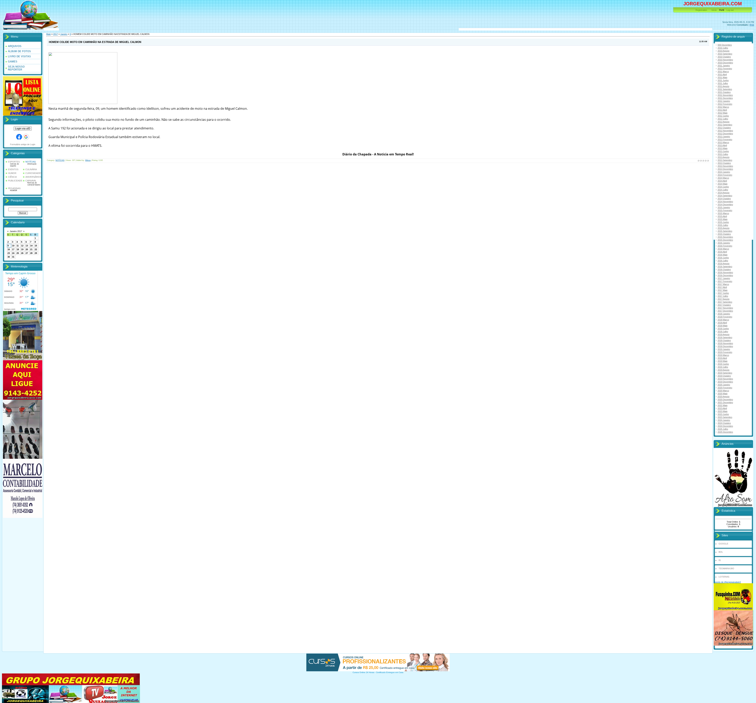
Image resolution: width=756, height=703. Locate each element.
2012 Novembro (725, 130)
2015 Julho (723, 225)
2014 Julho (723, 190)
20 (27, 249)
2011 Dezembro (725, 98)
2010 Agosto (723, 51)
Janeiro (63, 34)
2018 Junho (723, 328)
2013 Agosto (723, 157)
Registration (701, 10)
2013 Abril (722, 145)
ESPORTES (14, 162)
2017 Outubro (724, 305)
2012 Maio (722, 113)
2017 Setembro (725, 302)
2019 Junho (723, 364)
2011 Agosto (723, 86)
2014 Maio (722, 184)
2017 (55, 34)
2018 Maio (722, 325)
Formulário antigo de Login (22, 144)
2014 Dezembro (725, 204)
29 (36, 253)
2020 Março (723, 390)
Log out (730, 10)
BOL (721, 552)
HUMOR (12, 173)
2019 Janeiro (724, 349)
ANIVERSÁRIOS (33, 177)
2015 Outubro (724, 234)
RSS (752, 25)
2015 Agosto (723, 228)
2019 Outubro (724, 376)
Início (714, 10)
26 (22, 253)
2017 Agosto (723, 299)
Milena (88, 160)
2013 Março (723, 142)
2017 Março (723, 284)
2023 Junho (723, 414)
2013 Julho (723, 154)
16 (8, 249)
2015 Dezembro (725, 240)
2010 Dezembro (725, 62)
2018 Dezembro (725, 346)
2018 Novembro (725, 343)
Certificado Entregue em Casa (389, 672)
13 (27, 245)
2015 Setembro (725, 231)
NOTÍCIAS (30, 162)
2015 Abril (722, 216)
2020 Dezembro (725, 399)
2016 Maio (722, 255)
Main (48, 34)
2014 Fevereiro (725, 175)
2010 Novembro (725, 60)
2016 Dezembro (725, 275)
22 (36, 249)
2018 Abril (722, 322)
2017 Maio (722, 290)
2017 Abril (722, 287)
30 (8, 257)
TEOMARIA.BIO (726, 568)
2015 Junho (723, 222)
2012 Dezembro (725, 133)
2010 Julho (723, 48)
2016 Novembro (725, 272)
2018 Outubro (724, 340)
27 (27, 253)
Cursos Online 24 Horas (363, 672)
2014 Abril (722, 181)
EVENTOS (13, 169)
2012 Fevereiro (725, 104)
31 (13, 257)
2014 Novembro (725, 201)
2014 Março (723, 178)
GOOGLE (723, 543)
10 (13, 245)
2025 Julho (723, 429)
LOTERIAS (724, 577)
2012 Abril (722, 110)
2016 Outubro (724, 269)
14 (31, 245)
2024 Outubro (724, 423)
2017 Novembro (725, 308)
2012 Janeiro (724, 101)
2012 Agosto (723, 122)
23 (8, 253)
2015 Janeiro (724, 207)
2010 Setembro (725, 54)
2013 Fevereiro (725, 139)
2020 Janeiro (724, 385)
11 (18, 245)
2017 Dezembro (725, 311)
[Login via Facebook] (19, 137)
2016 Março (723, 249)
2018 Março (723, 320)
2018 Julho (723, 331)
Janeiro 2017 (16, 231)
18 (18, 249)
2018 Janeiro (724, 314)
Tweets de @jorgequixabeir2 (727, 582)
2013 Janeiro (724, 136)
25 (18, 253)
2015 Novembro (725, 237)
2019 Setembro (725, 373)
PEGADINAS (14, 188)
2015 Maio (722, 219)
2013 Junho (723, 151)
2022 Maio (722, 405)
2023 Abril (722, 408)
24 (13, 253)
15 (36, 245)
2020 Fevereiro (725, 387)
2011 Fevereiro (725, 68)
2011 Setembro (725, 89)
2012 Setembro (725, 125)
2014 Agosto (723, 192)
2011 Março (723, 71)
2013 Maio (722, 148)
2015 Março (723, 213)
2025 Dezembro (725, 432)
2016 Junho (723, 257)
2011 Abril (722, 74)
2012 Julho (723, 119)
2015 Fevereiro (725, 210)
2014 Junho (723, 187)
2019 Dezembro (725, 382)
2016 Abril (722, 252)
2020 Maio (722, 393)
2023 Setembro (725, 417)
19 (22, 249)
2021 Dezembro (725, 402)
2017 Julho (723, 296)
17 (13, 249)
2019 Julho (723, 367)
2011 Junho (723, 80)
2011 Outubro (724, 92)
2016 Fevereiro (725, 246)
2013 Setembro (725, 160)
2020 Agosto (723, 396)
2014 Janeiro (724, 172)
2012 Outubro (724, 127)
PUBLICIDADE (15, 180)
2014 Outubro (724, 198)
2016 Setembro (725, 266)
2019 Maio (722, 361)
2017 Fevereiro (725, 281)
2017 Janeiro (724, 278)
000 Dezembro (725, 45)
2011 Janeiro (724, 65)
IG (720, 560)
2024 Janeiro (724, 420)
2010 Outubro (724, 57)
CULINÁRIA (31, 169)
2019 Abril (722, 358)
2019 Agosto (723, 370)
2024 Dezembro (725, 426)
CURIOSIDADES (33, 173)
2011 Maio (722, 77)
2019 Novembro (725, 379)
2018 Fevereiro (725, 317)
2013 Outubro (724, 163)
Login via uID (22, 128)
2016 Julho (723, 260)
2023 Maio (722, 411)
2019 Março (723, 355)
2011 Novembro (725, 95)
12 (22, 245)
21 (31, 249)
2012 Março (723, 107)
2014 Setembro (725, 195)
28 (31, 253)
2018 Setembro (725, 337)
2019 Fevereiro (725, 352)
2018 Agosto (723, 334)
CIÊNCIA (12, 177)
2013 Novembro (725, 166)
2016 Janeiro (724, 243)
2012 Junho (723, 116)
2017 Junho (723, 293)
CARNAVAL (30, 180)
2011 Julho (723, 83)
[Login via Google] (26, 137)
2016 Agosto (723, 263)
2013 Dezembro (725, 169)
